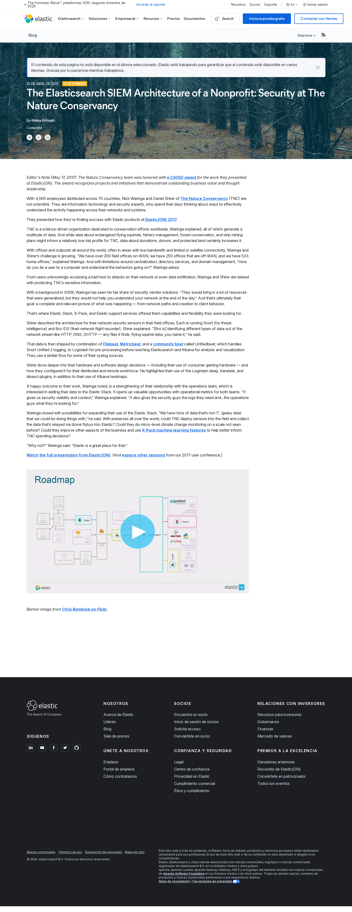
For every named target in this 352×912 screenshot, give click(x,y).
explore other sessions (143, 455)
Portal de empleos (119, 769)
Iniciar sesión (317, 4)
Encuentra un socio (191, 714)
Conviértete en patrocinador (281, 776)
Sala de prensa (116, 736)
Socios (255, 4)
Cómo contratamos (120, 776)
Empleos (110, 762)
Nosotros (238, 4)
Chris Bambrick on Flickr (84, 609)
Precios (173, 18)
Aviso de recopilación (174, 881)
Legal (178, 762)
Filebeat (110, 344)
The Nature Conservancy (204, 198)
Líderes (109, 721)
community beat (168, 344)
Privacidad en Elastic (192, 776)
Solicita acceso (187, 728)
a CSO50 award (181, 177)
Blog (32, 35)
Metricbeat (130, 344)
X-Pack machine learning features (174, 430)
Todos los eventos (273, 783)
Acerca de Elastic (118, 714)
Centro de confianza (192, 769)
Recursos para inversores (279, 714)
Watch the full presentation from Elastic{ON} (68, 455)
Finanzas (265, 728)
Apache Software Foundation (183, 873)
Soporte (270, 4)
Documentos (194, 18)
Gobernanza (268, 721)
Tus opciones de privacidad (212, 881)
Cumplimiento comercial (194, 783)
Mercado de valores (274, 736)
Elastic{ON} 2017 (161, 219)
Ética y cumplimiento (192, 790)
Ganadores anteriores (276, 762)
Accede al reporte (150, 4)
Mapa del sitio (135, 852)
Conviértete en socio (192, 736)
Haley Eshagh (43, 120)
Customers (75, 84)
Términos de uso (70, 852)
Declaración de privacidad (103, 852)
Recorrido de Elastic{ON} (279, 769)
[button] (318, 67)
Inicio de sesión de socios (196, 721)
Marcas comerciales (41, 852)
